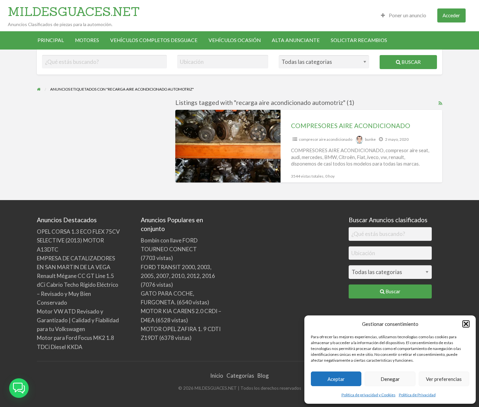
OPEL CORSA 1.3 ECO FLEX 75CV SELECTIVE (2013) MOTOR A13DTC (78, 240)
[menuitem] (403, 15)
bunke (370, 139)
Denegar (390, 379)
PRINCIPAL (50, 40)
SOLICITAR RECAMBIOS (359, 40)
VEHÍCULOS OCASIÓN (235, 40)
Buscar (410, 62)
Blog (263, 375)
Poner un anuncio (407, 15)
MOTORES (87, 40)
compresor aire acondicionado (325, 139)
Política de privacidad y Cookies (368, 394)
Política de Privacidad (417, 394)
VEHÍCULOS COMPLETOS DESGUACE (153, 40)
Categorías (240, 375)
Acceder (451, 15)
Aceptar (336, 379)
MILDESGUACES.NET (74, 11)
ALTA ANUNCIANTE (296, 40)
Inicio (216, 375)
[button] (466, 324)
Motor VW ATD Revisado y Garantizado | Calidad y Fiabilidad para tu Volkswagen (78, 320)
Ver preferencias (444, 379)
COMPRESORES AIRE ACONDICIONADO (350, 125)
